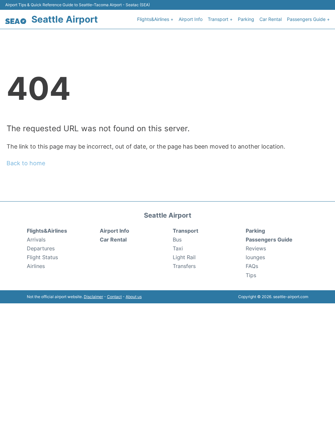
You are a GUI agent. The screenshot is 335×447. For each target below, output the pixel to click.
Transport (185, 230)
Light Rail (184, 257)
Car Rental (270, 19)
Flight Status (42, 257)
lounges (255, 257)
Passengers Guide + (308, 19)
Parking (246, 19)
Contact (114, 296)
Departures (41, 248)
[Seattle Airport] (15, 21)
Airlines (36, 266)
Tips (251, 275)
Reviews (256, 248)
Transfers (184, 266)
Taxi (178, 248)
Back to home (26, 163)
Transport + (220, 19)
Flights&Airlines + (155, 19)
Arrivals (36, 239)
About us (134, 296)
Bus (177, 239)
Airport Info (191, 19)
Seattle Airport (64, 19)
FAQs (252, 266)
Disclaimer (93, 296)
